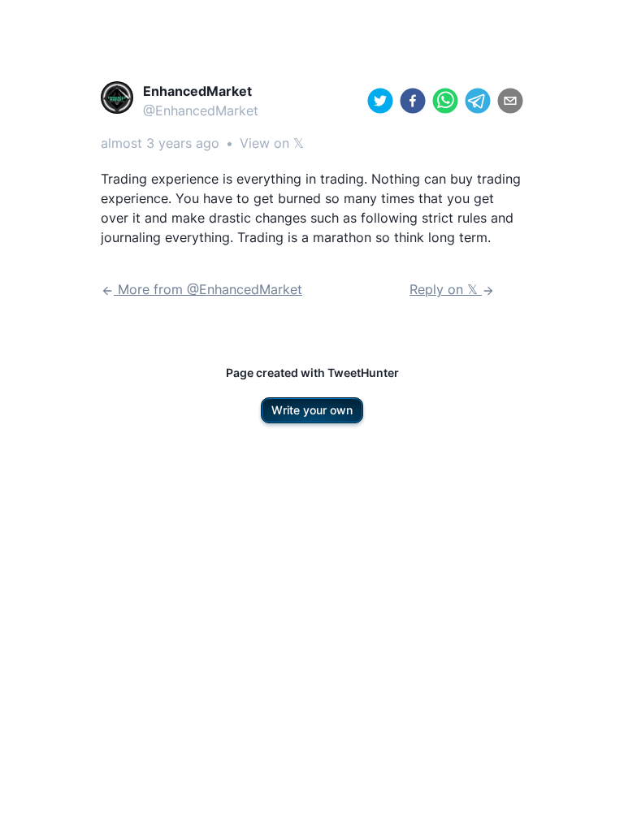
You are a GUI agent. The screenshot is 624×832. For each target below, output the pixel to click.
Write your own (312, 410)
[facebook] (413, 101)
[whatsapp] (445, 101)
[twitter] (380, 101)
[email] (510, 101)
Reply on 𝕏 (446, 289)
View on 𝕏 (272, 143)
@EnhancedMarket (200, 110)
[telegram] (478, 101)
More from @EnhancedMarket (208, 289)
